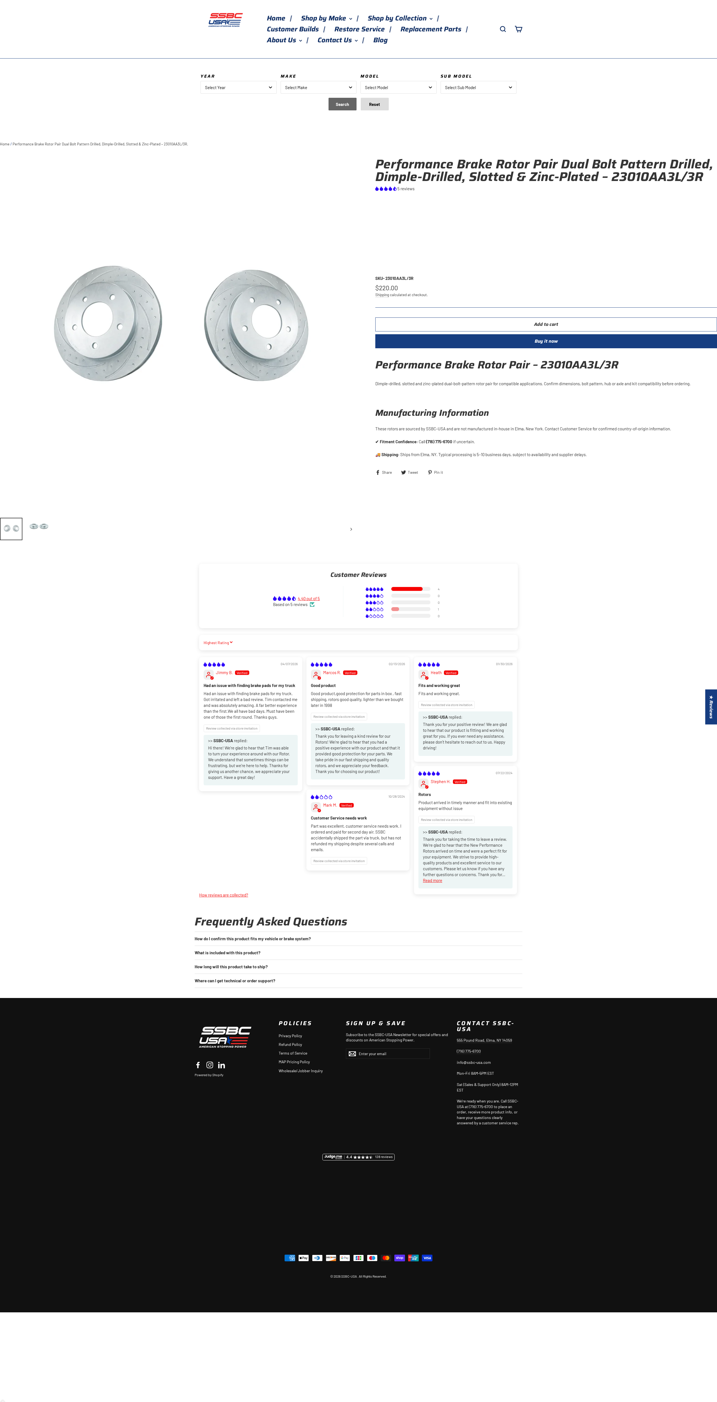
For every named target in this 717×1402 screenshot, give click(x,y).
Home (277, 18)
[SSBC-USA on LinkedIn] (221, 1065)
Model (369, 76)
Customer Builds (293, 29)
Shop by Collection (398, 18)
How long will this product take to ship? (231, 966)
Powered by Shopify (209, 1075)
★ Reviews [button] (711, 707)
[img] (214, 664)
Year (208, 76)
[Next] (350, 529)
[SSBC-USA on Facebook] (198, 1065)
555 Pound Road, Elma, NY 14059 (484, 1040)
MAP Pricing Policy (294, 1061)
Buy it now (546, 341)
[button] (386, 188)
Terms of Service (293, 1053)
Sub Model (456, 76)
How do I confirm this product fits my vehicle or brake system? (253, 938)
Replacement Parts (432, 29)
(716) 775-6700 (469, 1051)
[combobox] (239, 87)
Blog (380, 40)
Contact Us (335, 40)
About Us (282, 40)
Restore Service (360, 29)
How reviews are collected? (223, 894)
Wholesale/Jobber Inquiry (301, 1070)
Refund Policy (290, 1044)
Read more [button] (432, 880)
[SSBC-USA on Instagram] (209, 1065)
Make (288, 76)
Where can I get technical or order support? (235, 980)
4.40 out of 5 (309, 598)
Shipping (382, 294)
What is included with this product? (227, 952)
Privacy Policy (290, 1035)
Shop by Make (324, 18)
